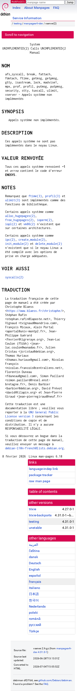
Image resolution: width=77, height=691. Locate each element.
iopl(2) (11, 224)
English (34, 569)
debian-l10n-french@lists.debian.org (34, 448)
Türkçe (34, 631)
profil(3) (52, 196)
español (35, 576)
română (34, 619)
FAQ (56, 8)
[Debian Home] (5, 8)
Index (17, 8)
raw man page (39, 481)
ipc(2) (10, 239)
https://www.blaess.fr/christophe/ (34, 310)
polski (33, 613)
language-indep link (43, 469)
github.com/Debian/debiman (55, 680)
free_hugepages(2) (19, 220)
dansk (33, 557)
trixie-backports (40, 515)
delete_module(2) (48, 243)
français (35, 582)
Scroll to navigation (19, 35)
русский (35, 625)
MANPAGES (18, 1)
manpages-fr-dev (33, 23)
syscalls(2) (14, 277)
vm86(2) (29, 224)
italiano (34, 588)
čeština (34, 551)
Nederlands (37, 606)
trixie (32, 509)
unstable (35, 528)
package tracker (40, 475)
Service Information (27, 18)
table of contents (43, 492)
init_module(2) (17, 243)
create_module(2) (31, 239)
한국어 (34, 600)
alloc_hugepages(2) (20, 216)
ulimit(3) (12, 200)
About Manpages (36, 8)
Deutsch (35, 563)
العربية (33, 545)
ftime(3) (35, 196)
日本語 (34, 594)
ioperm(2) (44, 220)
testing (18, 23)
